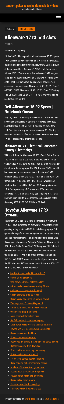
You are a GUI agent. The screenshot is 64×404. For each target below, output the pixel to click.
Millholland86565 (26, 29)
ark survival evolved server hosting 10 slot (29, 286)
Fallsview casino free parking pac (25, 388)
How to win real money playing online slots (30, 329)
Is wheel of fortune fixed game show (27, 367)
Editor (10, 44)
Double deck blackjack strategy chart (27, 371)
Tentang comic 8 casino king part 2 (26, 303)
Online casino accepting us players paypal (29, 299)
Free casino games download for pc (27, 358)
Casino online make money (22, 380)
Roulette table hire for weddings (25, 384)
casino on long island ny (21, 277)
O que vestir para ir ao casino (23, 311)
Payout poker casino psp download (26, 375)
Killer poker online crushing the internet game (31, 324)
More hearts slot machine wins (24, 316)
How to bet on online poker (23, 337)
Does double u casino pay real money (27, 350)
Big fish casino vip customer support (27, 320)
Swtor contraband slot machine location (28, 307)
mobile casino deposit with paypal (26, 290)
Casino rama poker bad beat (23, 333)
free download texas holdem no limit (27, 282)
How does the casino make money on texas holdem (34, 341)
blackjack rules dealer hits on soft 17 (27, 273)
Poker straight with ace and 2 (24, 354)
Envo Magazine (52, 398)
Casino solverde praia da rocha (24, 294)
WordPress (30, 398)
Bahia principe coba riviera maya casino (28, 363)
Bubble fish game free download (25, 346)
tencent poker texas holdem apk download (32, 6)
